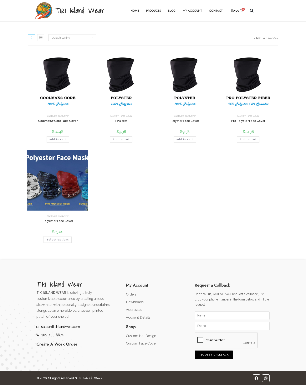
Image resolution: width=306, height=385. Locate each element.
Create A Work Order (56, 344)
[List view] (40, 37)
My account (192, 11)
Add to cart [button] (57, 139)
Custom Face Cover (58, 115)
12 (264, 37)
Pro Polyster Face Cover (248, 121)
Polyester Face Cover (58, 221)
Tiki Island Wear (79, 10)
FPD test (121, 121)
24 (269, 37)
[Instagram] (266, 378)
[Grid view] (31, 37)
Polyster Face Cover (184, 121)
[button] (251, 10)
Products (153, 11)
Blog (172, 11)
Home (135, 11)
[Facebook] (256, 378)
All (275, 37)
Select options (58, 239)
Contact (216, 11)
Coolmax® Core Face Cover (58, 121)
